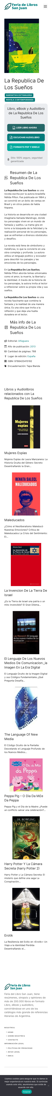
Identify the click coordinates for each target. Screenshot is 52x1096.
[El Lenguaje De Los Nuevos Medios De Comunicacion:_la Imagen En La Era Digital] (26, 652)
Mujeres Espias (15, 453)
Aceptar (26, 1092)
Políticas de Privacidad (20, 1048)
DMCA (10, 1056)
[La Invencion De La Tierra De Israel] (26, 584)
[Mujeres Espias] (26, 446)
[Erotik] (26, 929)
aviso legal (14, 1052)
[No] (48, 1085)
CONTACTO (13, 1040)
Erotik (8, 935)
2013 (33, 346)
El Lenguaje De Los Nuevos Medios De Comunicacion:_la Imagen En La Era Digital (25, 663)
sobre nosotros (16, 1036)
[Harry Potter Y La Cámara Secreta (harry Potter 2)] (26, 857)
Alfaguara (23, 340)
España (31, 356)
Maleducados (14, 520)
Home (10, 1032)
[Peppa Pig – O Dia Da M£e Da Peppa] (26, 789)
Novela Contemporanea (20, 100)
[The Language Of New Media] (26, 728)
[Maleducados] (26, 513)
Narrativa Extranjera (19, 95)
